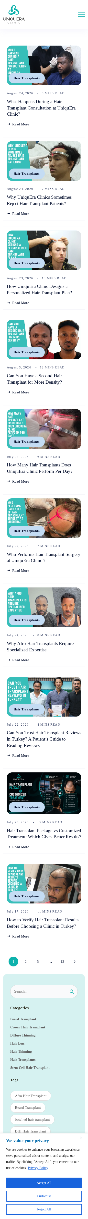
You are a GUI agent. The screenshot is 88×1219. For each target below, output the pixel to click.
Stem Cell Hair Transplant (30, 1068)
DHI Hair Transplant (30, 1131)
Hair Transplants (27, 78)
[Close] (83, 1137)
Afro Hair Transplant (30, 1096)
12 (62, 961)
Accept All (44, 1183)
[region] (44, 1176)
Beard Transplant (23, 1019)
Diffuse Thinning (22, 1035)
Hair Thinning (21, 1051)
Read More (20, 124)
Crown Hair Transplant (27, 1027)
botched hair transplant (32, 1119)
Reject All (44, 1209)
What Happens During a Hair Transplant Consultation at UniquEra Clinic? (41, 108)
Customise (44, 1196)
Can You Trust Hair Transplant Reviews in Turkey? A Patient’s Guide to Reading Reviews (44, 739)
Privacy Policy (38, 1168)
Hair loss (17, 1043)
